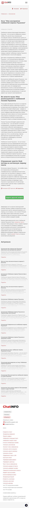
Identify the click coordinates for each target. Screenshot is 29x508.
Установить (16, 8)
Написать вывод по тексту (10, 466)
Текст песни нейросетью (10, 464)
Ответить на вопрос (8, 479)
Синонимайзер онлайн (9, 474)
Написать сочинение (9, 444)
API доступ (7, 417)
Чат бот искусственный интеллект (12, 487)
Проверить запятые (8, 461)
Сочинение (12, 14)
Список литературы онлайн (11, 442)
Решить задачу (7, 436)
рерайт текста (15, 234)
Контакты (6, 414)
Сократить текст (7, 432)
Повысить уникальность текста (12, 470)
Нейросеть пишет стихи (10, 440)
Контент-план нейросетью (10, 447)
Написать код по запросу (10, 451)
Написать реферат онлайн (10, 468)
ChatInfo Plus (7, 411)
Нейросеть (4, 14)
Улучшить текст (7, 457)
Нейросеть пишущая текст (10, 438)
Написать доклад (8, 483)
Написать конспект (8, 481)
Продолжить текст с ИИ (9, 455)
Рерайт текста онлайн (9, 472)
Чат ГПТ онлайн (7, 489)
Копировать (5, 188)
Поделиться (25, 8)
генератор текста (19, 222)
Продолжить (20, 188)
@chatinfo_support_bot (11, 422)
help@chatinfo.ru (9, 424)
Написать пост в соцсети (10, 449)
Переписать (13, 188)
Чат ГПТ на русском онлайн (10, 485)
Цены (4, 428)
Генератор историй (8, 476)
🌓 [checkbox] (26, 505)
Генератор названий (9, 434)
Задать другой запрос (14, 197)
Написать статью (7, 453)
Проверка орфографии (9, 459)
